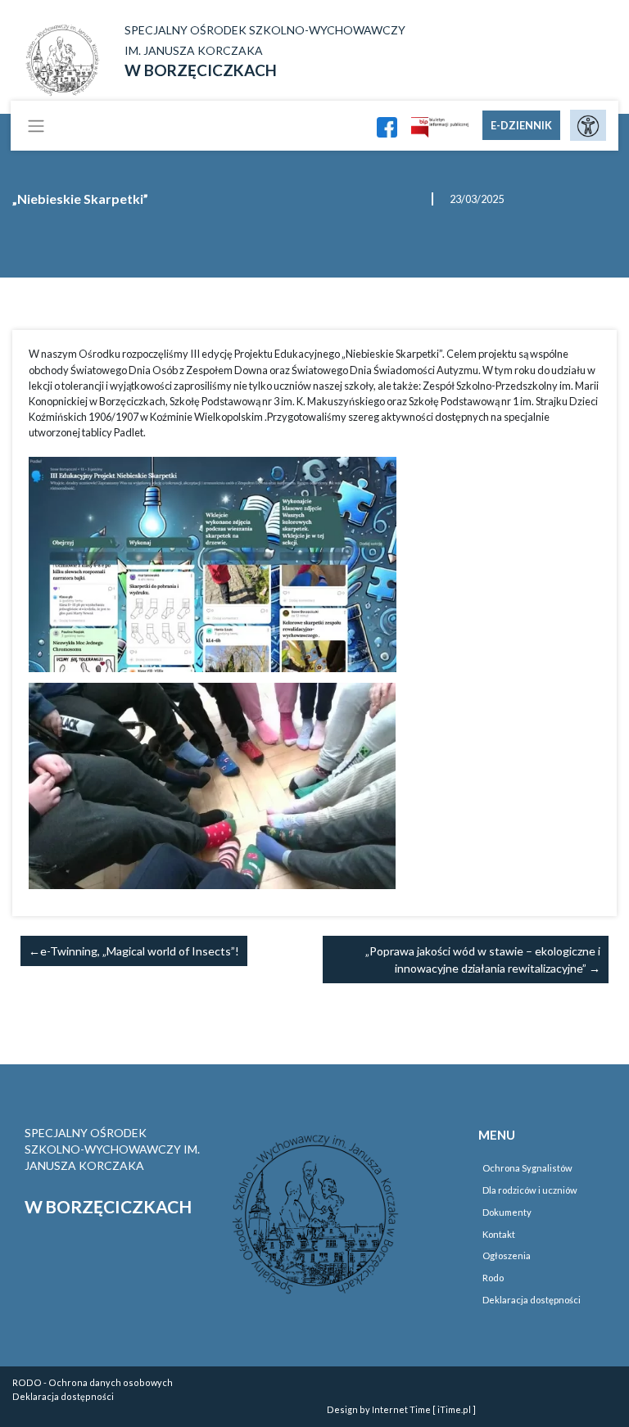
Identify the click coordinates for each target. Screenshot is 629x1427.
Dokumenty (507, 1212)
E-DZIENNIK (521, 125)
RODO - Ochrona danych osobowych (92, 1382)
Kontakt (498, 1234)
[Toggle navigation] (36, 125)
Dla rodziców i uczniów (529, 1190)
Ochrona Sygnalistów (527, 1168)
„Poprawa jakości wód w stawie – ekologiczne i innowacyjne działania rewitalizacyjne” (482, 959)
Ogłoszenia (506, 1255)
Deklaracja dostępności (531, 1299)
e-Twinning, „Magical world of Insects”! (139, 951)
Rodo (493, 1277)
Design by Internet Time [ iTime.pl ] (401, 1409)
